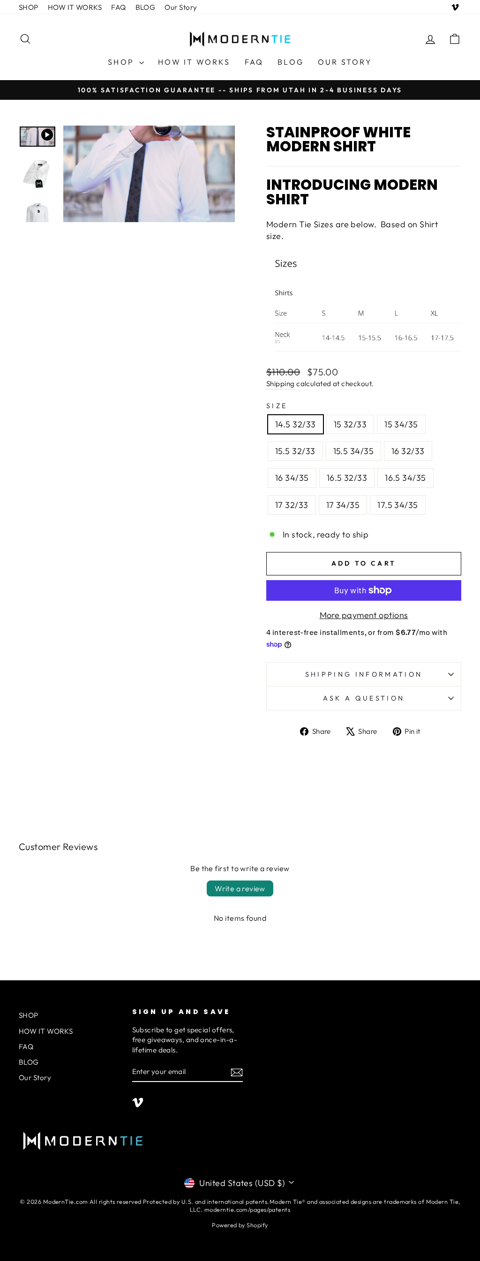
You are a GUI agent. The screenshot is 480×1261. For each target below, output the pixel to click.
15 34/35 (401, 424)
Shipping (280, 383)
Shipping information (363, 674)
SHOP (28, 7)
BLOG (145, 7)
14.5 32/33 (295, 424)
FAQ (118, 7)
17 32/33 (291, 505)
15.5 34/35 (353, 451)
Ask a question (364, 698)
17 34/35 (343, 505)
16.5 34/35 (405, 477)
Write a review (240, 888)
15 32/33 (350, 424)
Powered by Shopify (240, 1225)
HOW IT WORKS (75, 7)
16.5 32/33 (347, 477)
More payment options (364, 615)
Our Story (181, 7)
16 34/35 (292, 477)
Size (276, 406)
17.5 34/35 (397, 505)
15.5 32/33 (295, 451)
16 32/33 (408, 451)
